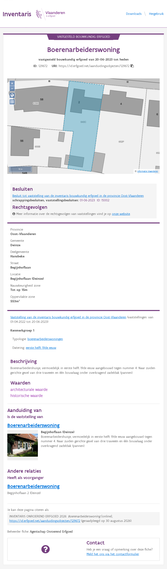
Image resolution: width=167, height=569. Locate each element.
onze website (121, 214)
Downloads (134, 13)
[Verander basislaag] (12, 101)
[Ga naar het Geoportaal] (12, 95)
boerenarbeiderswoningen (45, 339)
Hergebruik (156, 13)
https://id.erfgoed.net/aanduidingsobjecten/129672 (44, 521)
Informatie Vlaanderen (147, 171)
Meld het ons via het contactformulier (113, 554)
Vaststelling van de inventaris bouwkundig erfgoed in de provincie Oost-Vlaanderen (68, 317)
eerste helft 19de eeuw (41, 348)
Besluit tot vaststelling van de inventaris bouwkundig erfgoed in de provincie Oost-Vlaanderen (78, 196)
